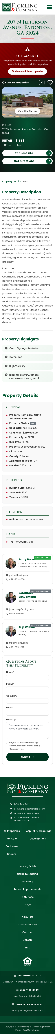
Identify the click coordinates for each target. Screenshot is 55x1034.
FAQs (27, 904)
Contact (27, 932)
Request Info (24, 153)
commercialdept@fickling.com (29, 808)
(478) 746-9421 (21, 804)
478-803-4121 (16, 647)
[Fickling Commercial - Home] (20, 7)
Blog (27, 947)
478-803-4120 (17, 579)
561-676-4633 (16, 613)
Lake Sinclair (35, 996)
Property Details (11, 181)
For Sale (12, 838)
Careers (28, 940)
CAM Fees (28, 897)
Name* (10, 672)
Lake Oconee (20, 996)
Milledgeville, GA (44, 981)
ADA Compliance (31, 1029)
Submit (25, 757)
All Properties (12, 831)
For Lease (12, 846)
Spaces (11, 854)
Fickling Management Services (27, 1010)
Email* (9, 707)
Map (25, 181)
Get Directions (24, 161)
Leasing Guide (27, 866)
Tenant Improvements (27, 889)
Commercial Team (27, 924)
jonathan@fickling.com (21, 609)
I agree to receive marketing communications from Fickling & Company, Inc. (25, 745)
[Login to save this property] (50, 82)
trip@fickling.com (18, 642)
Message (11, 719)
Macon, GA (8, 981)
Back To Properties (17, 82)
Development (38, 838)
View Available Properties (28, 71)
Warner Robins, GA (25, 981)
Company (11, 695)
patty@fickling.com (19, 575)
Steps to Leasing (27, 874)
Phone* (10, 683)
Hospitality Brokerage (37, 831)
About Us (27, 917)
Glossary (27, 881)
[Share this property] (41, 82)
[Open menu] (50, 7)
